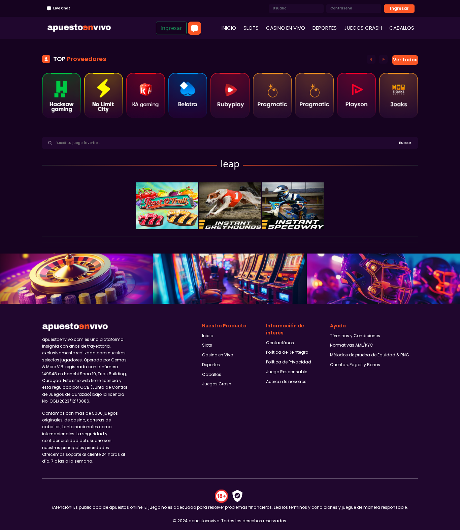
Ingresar (399, 8)
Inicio (207, 335)
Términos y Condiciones (355, 335)
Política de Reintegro (287, 352)
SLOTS (251, 27)
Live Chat (61, 8)
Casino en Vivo (217, 355)
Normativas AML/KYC (351, 345)
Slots (207, 345)
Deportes (211, 364)
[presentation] (371, 59)
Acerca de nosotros (286, 381)
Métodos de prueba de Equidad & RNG (369, 355)
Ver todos (405, 59)
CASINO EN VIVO (285, 27)
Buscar (405, 142)
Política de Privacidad (288, 362)
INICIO (229, 27)
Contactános (280, 343)
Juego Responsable (286, 372)
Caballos (211, 374)
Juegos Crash (216, 384)
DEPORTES (325, 27)
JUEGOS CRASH (363, 27)
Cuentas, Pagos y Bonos (355, 364)
